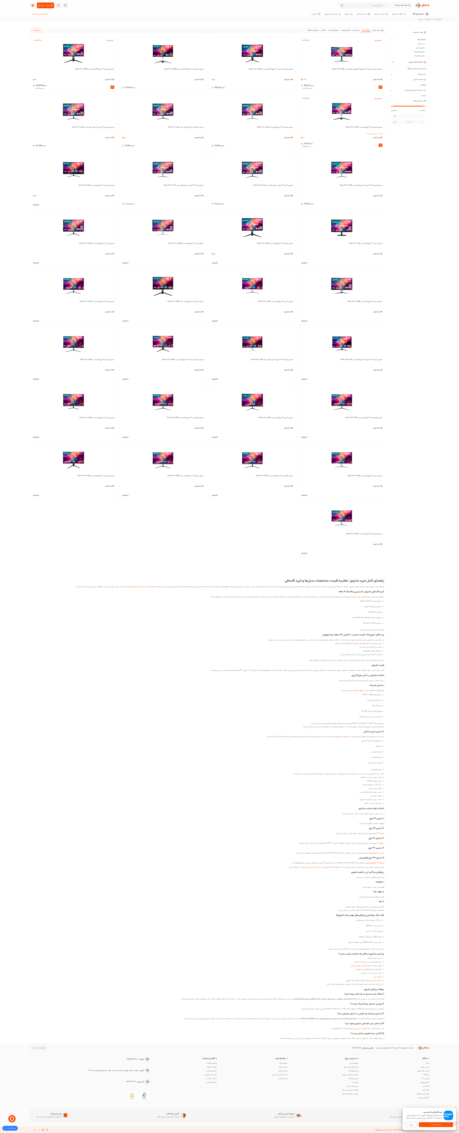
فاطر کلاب (425, 1090)
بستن (411, 1124)
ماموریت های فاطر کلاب (350, 1094)
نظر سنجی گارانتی (211, 1074)
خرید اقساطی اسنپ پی (279, 1074)
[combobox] (397, 5)
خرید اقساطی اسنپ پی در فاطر (360, 1028)
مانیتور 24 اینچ (379, 833)
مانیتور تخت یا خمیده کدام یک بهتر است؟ (315, 867)
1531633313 (131, 1082)
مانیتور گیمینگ (358, 690)
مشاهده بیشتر (436, 1124)
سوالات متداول (212, 1067)
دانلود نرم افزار (353, 1078)
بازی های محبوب (352, 1086)
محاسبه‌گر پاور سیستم (351, 1067)
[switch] (392, 62)
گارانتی (379, 654)
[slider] (424, 106)
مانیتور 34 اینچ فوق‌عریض (375, 863)
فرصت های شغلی (423, 1071)
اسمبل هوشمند (353, 1071)
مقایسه (36, 30)
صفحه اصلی (437, 19)
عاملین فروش (424, 1082)
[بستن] (455, 1107)
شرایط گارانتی (282, 1078)
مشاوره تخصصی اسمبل (350, 1074)
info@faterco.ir (132, 1059)
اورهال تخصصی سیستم (350, 1090)
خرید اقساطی (282, 1071)
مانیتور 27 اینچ (379, 843)
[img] (32, 5)
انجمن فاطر (425, 1067)
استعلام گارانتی (211, 1082)
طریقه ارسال (283, 1063)
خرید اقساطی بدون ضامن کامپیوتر (358, 597)
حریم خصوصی (212, 1071)
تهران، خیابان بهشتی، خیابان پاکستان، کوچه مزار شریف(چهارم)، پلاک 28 (113, 1070)
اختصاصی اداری (423, 1097)
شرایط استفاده (212, 1063)
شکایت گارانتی (212, 1078)
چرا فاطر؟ (426, 1074)
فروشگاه (428, 19)
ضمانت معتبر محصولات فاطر (371, 980)
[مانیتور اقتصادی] (370, 643)
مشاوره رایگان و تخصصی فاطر (361, 965)
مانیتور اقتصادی (364, 643)
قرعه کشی (425, 1086)
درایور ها (355, 1082)
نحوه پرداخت (282, 1067)
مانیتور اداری (344, 736)
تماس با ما (425, 1078)
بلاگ (427, 1063)
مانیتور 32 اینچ (379, 853)
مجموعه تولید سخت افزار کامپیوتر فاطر (141, 586)
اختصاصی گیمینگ (423, 1094)
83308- (356, 1048)
